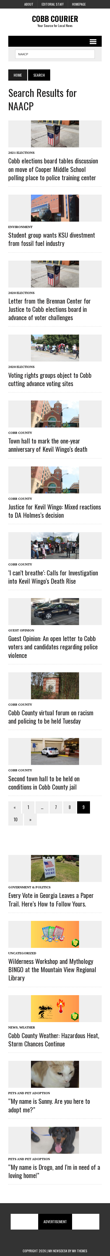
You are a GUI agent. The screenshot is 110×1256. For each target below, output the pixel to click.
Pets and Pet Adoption (29, 1093)
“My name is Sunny (49, 1105)
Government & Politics (29, 887)
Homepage (79, 4)
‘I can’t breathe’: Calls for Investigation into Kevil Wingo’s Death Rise (53, 577)
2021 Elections (21, 153)
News (13, 1027)
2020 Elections (21, 293)
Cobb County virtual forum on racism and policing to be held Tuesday (50, 716)
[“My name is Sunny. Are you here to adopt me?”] (55, 1084)
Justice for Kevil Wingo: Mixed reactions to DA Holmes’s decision (54, 511)
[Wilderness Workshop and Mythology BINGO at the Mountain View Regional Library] (55, 944)
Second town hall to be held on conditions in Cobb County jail (44, 782)
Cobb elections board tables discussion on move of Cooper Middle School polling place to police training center (53, 169)
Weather (27, 1027)
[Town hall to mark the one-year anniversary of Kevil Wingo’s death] (55, 424)
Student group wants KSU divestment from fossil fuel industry (51, 239)
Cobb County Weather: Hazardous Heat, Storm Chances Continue (53, 1039)
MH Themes (79, 1251)
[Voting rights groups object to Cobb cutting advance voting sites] (55, 358)
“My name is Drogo (54, 1171)
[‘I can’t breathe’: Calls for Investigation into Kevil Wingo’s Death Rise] (55, 556)
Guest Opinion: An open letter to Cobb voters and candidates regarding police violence (53, 646)
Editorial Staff (53, 4)
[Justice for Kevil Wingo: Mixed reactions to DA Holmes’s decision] (55, 490)
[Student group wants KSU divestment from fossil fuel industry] (55, 218)
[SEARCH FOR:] (55, 53)
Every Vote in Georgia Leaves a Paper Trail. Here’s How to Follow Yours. (51, 899)
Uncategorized (22, 953)
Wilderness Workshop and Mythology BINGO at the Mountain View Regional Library (52, 969)
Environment (20, 227)
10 (16, 819)
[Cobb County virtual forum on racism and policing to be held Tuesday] (55, 695)
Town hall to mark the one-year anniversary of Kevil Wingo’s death (47, 445)
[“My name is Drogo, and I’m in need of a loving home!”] (55, 1150)
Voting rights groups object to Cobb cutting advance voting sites (50, 379)
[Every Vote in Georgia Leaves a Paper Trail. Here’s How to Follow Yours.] (55, 878)
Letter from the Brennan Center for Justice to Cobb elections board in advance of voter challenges (49, 309)
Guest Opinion (21, 630)
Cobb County (20, 433)
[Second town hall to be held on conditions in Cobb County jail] (55, 761)
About (28, 4)
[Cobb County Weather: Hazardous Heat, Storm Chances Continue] (55, 1018)
